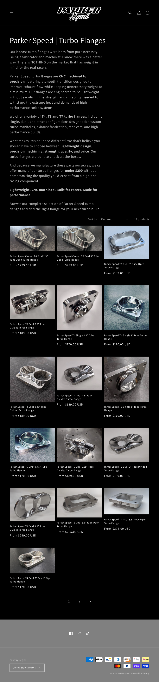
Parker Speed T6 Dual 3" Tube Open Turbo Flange (124, 265)
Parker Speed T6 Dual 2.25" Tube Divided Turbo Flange (75, 468)
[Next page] (90, 601)
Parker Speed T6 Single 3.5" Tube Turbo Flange (28, 468)
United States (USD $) (24, 667)
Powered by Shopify (140, 673)
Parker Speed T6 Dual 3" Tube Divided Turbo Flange (125, 468)
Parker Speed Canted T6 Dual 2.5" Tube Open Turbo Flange (29, 258)
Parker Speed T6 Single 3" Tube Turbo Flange (125, 408)
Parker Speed (124, 673)
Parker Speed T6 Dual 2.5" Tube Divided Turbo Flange (27, 325)
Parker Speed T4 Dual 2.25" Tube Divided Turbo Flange (28, 408)
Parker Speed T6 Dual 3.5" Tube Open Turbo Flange (78, 524)
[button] (11, 12)
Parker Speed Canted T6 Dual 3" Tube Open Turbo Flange (78, 258)
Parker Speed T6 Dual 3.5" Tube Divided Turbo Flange (27, 528)
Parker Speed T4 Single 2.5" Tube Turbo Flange (75, 337)
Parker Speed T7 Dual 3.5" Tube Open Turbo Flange (125, 521)
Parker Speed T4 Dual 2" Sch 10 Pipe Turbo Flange (30, 579)
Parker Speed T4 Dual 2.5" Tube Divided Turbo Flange (74, 397)
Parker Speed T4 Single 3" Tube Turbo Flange (125, 337)
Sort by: (92, 219)
